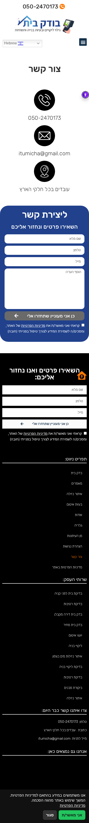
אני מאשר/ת (72, 815)
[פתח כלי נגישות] (85, 94)
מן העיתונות (74, 536)
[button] (83, 42)
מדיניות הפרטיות (33, 325)
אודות (78, 515)
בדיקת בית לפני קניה (68, 593)
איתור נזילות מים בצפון (67, 656)
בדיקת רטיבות (73, 604)
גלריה (78, 525)
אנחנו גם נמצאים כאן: (67, 751)
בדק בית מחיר (72, 625)
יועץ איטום (75, 635)
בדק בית (76, 473)
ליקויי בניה (75, 646)
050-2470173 (44, 118)
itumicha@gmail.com (44, 153)
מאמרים (76, 483)
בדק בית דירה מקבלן (68, 614)
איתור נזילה (74, 494)
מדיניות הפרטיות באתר (67, 567)
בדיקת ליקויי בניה (70, 667)
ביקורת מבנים (73, 688)
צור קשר (76, 557)
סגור (50, 815)
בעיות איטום (74, 504)
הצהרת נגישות (72, 546)
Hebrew (11, 43)
